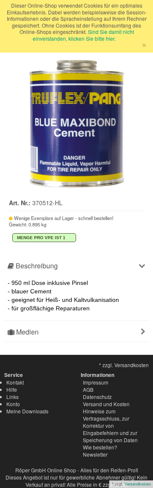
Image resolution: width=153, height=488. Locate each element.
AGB (88, 389)
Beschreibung (36, 265)
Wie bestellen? (100, 447)
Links (12, 396)
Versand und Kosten (106, 403)
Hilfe (11, 389)
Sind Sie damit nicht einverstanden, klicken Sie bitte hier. (83, 35)
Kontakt (15, 382)
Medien (26, 332)
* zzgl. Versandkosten (124, 364)
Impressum (95, 382)
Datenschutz (97, 396)
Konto (13, 403)
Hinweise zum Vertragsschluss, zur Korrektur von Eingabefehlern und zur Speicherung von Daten (110, 425)
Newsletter (95, 454)
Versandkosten (138, 484)
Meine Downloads (27, 411)
